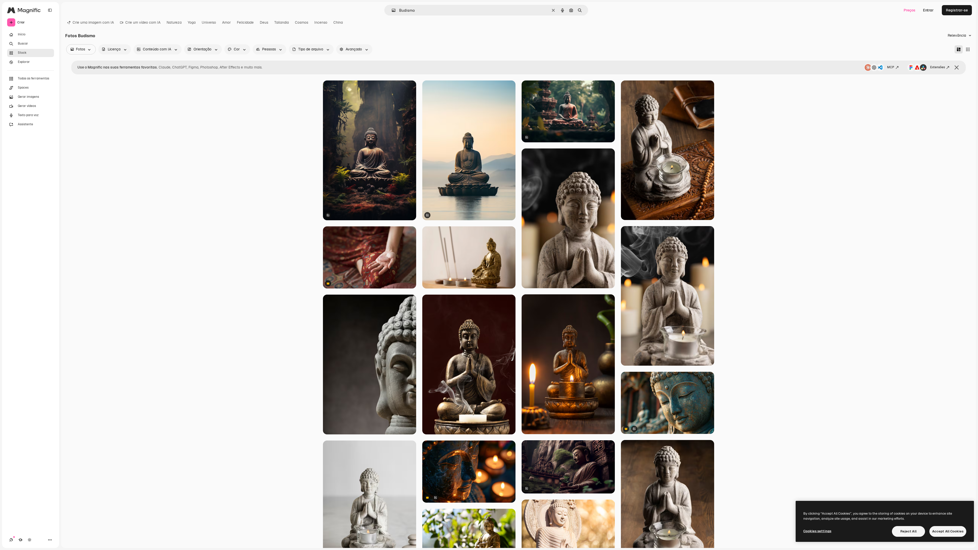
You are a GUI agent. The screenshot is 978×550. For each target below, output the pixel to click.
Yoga (192, 22)
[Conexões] (11, 540)
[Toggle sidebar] (50, 10)
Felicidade (245, 22)
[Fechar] (957, 67)
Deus (264, 22)
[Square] (968, 49)
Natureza (174, 22)
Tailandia (281, 22)
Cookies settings (817, 531)
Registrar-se (957, 10)
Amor (226, 22)
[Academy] (20, 540)
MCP (890, 67)
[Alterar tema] (29, 540)
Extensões (937, 67)
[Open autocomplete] (392, 10)
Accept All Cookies (947, 531)
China (338, 22)
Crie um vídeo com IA (142, 22)
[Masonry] (959, 49)
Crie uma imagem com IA (93, 22)
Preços (909, 10)
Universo (209, 22)
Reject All (908, 531)
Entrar (928, 10)
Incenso (320, 22)
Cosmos (301, 22)
